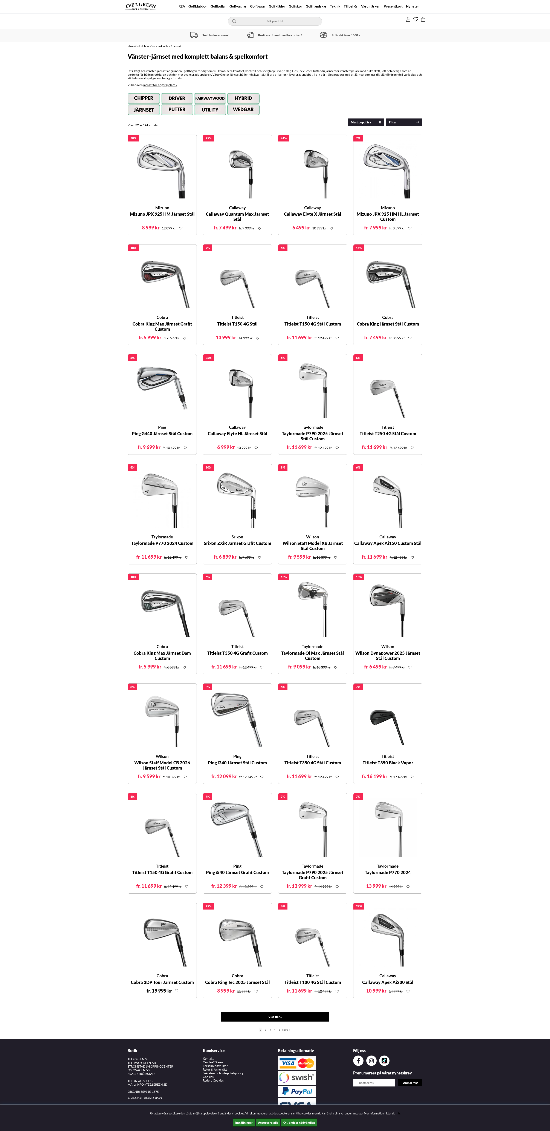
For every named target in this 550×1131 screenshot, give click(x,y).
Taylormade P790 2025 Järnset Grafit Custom (312, 875)
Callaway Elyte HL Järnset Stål (237, 433)
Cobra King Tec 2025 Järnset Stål (237, 982)
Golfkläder (277, 6)
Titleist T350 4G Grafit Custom (237, 653)
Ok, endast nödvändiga (299, 1122)
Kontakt (208, 1058)
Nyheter (412, 6)
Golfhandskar (316, 6)
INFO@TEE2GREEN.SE (151, 1084)
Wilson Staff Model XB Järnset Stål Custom (313, 546)
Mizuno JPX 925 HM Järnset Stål (162, 214)
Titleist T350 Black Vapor (388, 762)
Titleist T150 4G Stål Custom (312, 323)
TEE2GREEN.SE (138, 1059)
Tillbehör (351, 6)
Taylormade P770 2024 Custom (162, 543)
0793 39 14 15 (143, 1081)
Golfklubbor (197, 6)
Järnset (176, 46)
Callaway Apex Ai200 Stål (387, 982)
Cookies (208, 1077)
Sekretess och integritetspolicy (223, 1073)
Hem (131, 46)
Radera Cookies (213, 1080)
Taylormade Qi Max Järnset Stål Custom (312, 655)
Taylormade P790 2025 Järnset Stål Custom (312, 436)
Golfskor (295, 6)
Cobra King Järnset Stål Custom (388, 323)
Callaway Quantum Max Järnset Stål (237, 216)
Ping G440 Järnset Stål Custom (162, 433)
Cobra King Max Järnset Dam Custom (162, 655)
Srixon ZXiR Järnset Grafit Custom (237, 543)
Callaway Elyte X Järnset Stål (312, 214)
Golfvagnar (238, 6)
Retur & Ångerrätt (215, 1069)
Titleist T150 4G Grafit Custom (162, 872)
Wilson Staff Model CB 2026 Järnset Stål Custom (162, 765)
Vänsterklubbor (160, 46)
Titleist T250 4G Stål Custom (388, 433)
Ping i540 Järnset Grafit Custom (237, 872)
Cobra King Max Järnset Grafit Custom (162, 326)
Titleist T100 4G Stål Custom (312, 982)
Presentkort (393, 6)
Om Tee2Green (213, 1062)
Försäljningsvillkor (215, 1066)
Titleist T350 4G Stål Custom (312, 762)
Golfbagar (257, 6)
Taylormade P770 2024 (388, 872)
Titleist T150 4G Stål (237, 323)
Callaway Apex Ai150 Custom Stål (388, 543)
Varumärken (370, 6)
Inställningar (244, 1122)
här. (398, 1113)
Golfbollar (218, 6)
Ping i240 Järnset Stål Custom (237, 762)
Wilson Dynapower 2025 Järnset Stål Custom (387, 655)
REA (182, 6)
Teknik (335, 6)
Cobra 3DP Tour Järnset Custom (162, 982)
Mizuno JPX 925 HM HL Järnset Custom (388, 216)
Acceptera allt (268, 1122)
